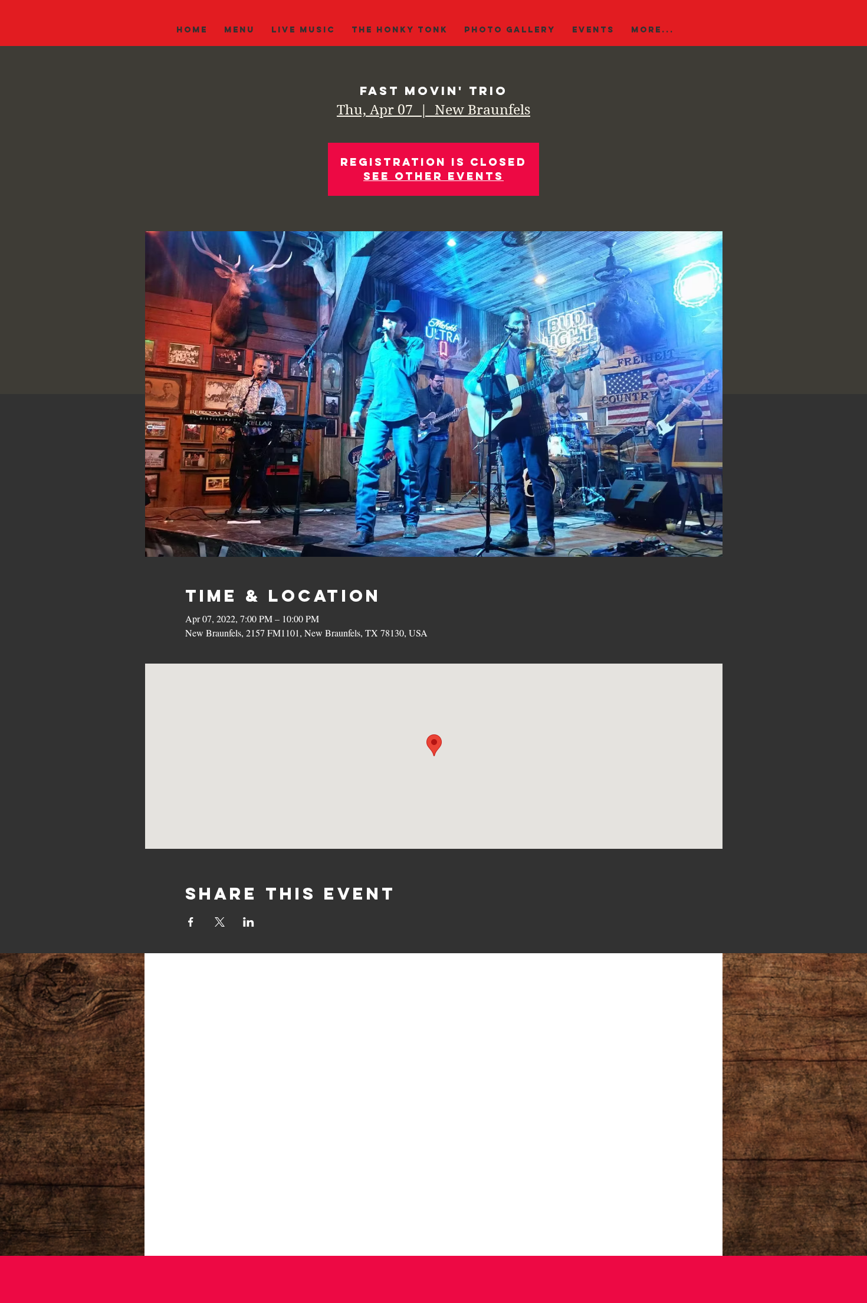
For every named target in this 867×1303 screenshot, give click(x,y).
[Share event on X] (219, 922)
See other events (433, 176)
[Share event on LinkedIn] (248, 922)
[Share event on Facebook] (190, 922)
